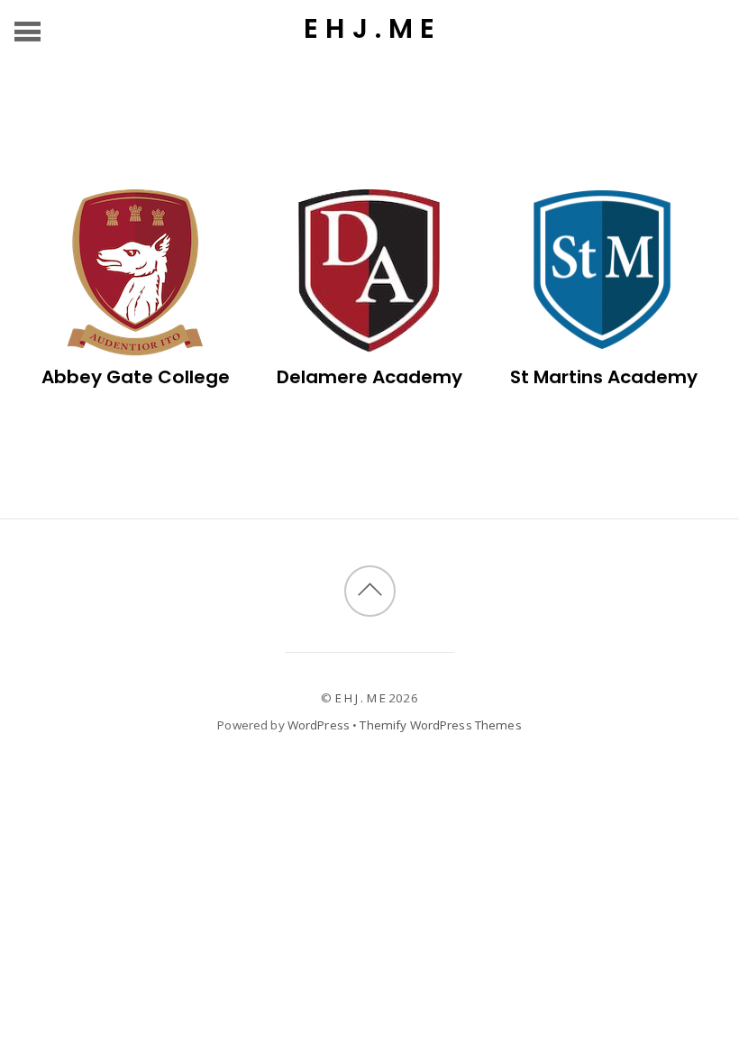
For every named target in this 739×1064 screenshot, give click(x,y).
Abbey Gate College (135, 377)
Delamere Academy (369, 377)
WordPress (318, 725)
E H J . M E (360, 698)
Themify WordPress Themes (440, 725)
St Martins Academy (604, 377)
